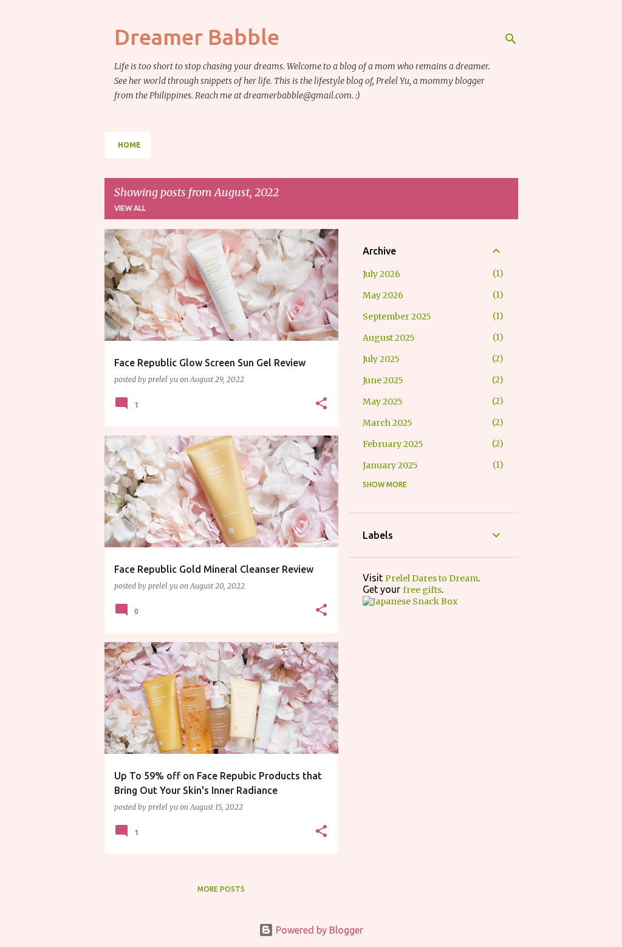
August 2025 (389, 337)
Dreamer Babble (196, 36)
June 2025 (383, 380)
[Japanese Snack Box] (410, 601)
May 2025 (383, 401)
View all (130, 208)
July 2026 (381, 273)
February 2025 (393, 444)
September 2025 (397, 316)
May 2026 (383, 295)
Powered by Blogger (318, 930)
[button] (321, 404)
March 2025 (387, 422)
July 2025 (381, 359)
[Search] (511, 38)
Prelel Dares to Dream (431, 578)
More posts (221, 889)
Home (129, 145)
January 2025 (390, 465)
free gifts (422, 589)
